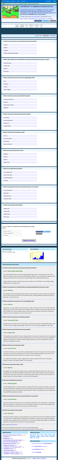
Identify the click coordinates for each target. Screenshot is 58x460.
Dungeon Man (7, 126)
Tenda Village (7, 89)
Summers (6, 84)
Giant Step (6, 141)
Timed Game (53, 35)
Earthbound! (6, 438)
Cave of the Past (8, 144)
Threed (5, 86)
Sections (13, 1)
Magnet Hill (6, 208)
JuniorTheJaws (25, 427)
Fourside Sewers (8, 138)
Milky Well (6, 193)
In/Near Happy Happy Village (11, 53)
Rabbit (47, 436)
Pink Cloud (6, 217)
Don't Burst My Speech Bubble (10, 441)
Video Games (33, 434)
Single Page (46, 35)
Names (50, 434)
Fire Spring (6, 117)
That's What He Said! (9, 450)
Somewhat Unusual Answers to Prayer (12, 435)
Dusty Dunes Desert (9, 99)
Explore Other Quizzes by (42, 443)
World (38, 434)
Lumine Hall (6, 65)
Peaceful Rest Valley (9, 105)
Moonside (6, 71)
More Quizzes (38, 449)
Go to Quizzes (39, 446)
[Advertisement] (29, 31)
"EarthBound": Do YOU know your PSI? (12, 447)
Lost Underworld (8, 172)
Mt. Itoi (5, 135)
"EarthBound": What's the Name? (11, 453)
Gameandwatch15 (36, 16)
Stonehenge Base (8, 120)
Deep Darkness (7, 63)
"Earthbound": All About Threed (11, 452)
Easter (37, 437)
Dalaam (5, 47)
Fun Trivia (7, 1)
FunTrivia (36, 452)
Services (23, 1)
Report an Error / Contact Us (39, 458)
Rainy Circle (6, 162)
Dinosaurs (38, 436)
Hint (55, 41)
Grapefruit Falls (7, 198)
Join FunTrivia (14, 3)
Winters (5, 68)
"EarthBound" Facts (8, 448)
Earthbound (6, 436)
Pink (34, 437)
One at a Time (38, 35)
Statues (43, 436)
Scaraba (6, 50)
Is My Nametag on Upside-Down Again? (12, 440)
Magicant (6, 107)
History (42, 434)
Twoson (6, 44)
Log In (54, 1)
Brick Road (6, 123)
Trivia (18, 1)
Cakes (31, 437)
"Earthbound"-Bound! (8, 445)
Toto (5, 81)
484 (41, 26)
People (46, 434)
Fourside (6, 180)
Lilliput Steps (7, 214)
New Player (48, 1)
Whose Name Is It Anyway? (9, 443)
